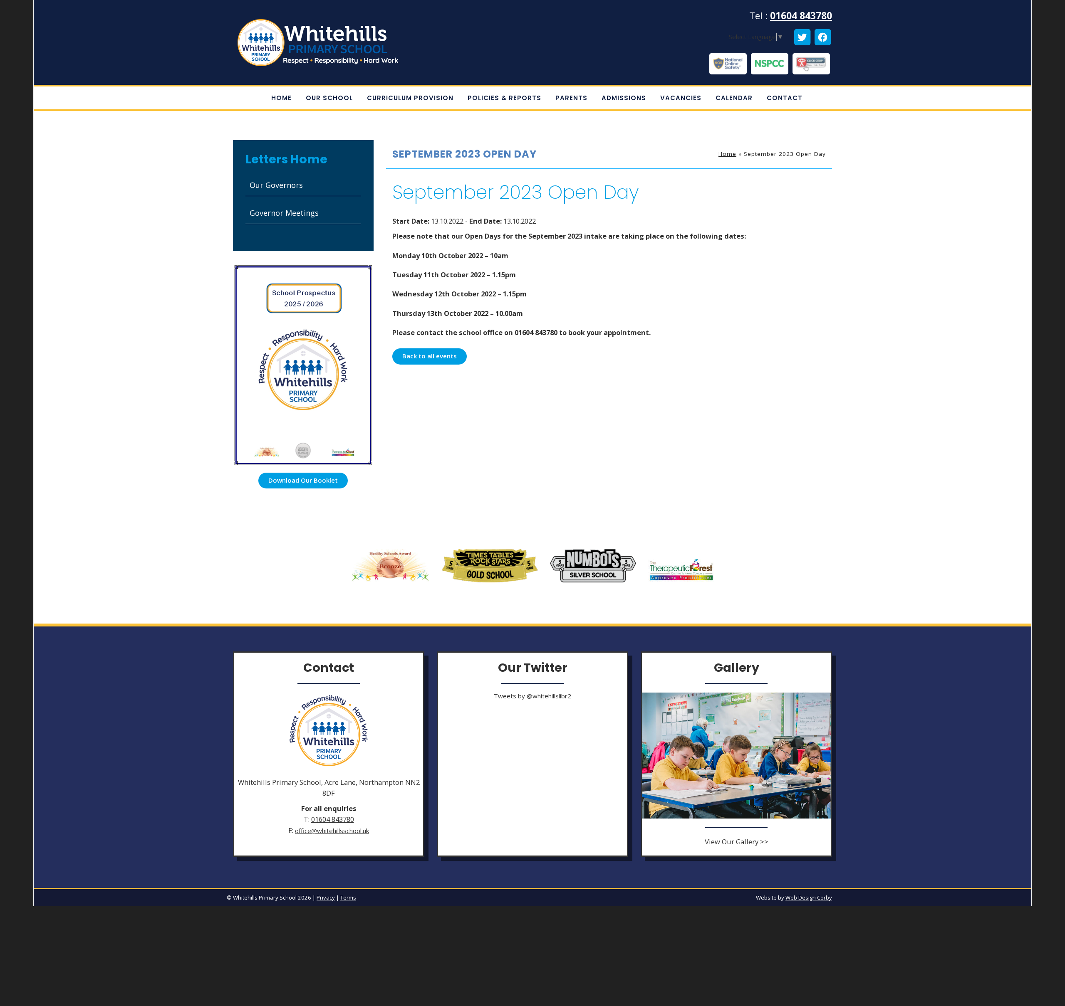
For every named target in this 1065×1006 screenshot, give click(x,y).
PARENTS (571, 98)
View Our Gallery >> (736, 841)
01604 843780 (801, 15)
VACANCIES (680, 98)
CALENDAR (734, 98)
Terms (348, 897)
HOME (281, 98)
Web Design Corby (808, 897)
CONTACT (784, 98)
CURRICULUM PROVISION (410, 98)
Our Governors (276, 185)
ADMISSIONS (624, 98)
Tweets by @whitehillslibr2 (532, 696)
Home (727, 154)
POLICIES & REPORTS (504, 98)
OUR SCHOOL (329, 98)
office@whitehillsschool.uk (332, 830)
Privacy (326, 897)
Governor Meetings (284, 213)
